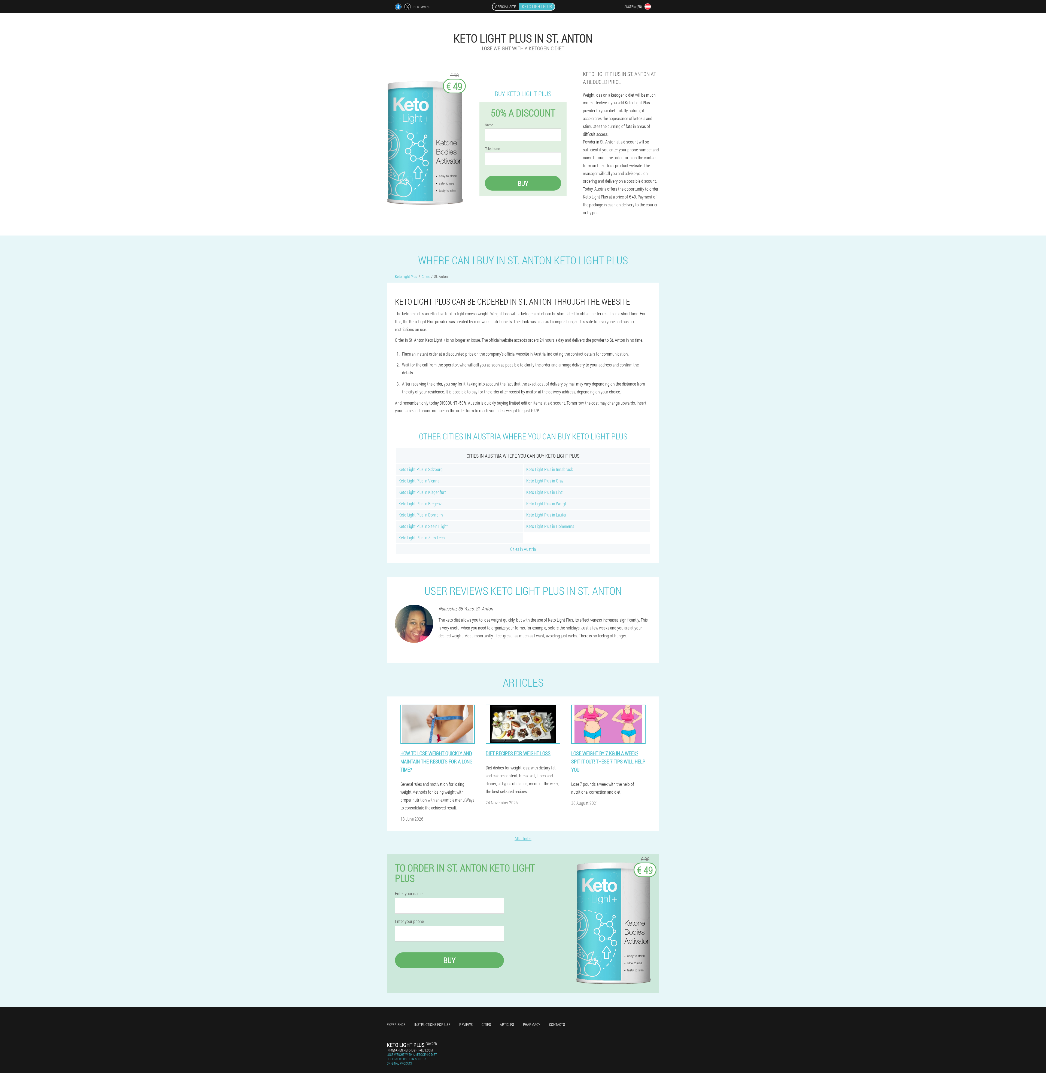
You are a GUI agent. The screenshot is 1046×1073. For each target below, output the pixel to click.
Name (489, 125)
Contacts (557, 1024)
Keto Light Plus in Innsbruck (549, 469)
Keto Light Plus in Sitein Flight (423, 526)
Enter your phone (409, 921)
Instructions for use (432, 1024)
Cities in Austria (523, 549)
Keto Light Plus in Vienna (419, 481)
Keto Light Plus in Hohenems (550, 526)
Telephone (492, 149)
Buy (523, 183)
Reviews (466, 1024)
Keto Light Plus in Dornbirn (421, 515)
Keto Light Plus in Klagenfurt (422, 492)
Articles (507, 1024)
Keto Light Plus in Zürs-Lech (422, 537)
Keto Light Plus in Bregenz (420, 503)
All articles (523, 838)
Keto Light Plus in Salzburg (421, 469)
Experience (396, 1024)
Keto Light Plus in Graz (544, 481)
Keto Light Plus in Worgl (546, 503)
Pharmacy (531, 1024)
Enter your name (408, 893)
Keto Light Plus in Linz (544, 492)
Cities (486, 1024)
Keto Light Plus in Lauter (546, 515)
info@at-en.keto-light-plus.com (410, 1050)
